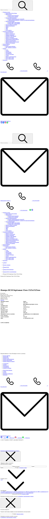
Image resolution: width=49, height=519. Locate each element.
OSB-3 (7, 27)
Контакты (5, 60)
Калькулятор (6, 45)
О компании (5, 363)
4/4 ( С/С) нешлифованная (27, 492)
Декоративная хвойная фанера (12, 39)
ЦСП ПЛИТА (9, 30)
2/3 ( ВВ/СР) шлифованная (29, 491)
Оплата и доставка (10, 54)
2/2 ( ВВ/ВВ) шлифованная (18, 491)
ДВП (7, 28)
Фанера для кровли (10, 35)
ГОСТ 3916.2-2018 (10, 58)
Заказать (2, 300)
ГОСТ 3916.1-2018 (10, 57)
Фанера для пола (9, 32)
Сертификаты (9, 53)
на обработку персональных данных (25, 496)
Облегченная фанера (10, 25)
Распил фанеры (6, 44)
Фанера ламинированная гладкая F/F (16, 19)
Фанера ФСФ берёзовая (13, 15)
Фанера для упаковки (10, 43)
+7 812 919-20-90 (23, 70)
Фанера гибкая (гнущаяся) (11, 24)
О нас (7, 49)
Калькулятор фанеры (7, 370)
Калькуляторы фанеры (10, 46)
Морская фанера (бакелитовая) (12, 41)
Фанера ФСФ (8, 14)
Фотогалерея (8, 52)
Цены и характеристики (11, 56)
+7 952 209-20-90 (23, 210)
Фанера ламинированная (11, 17)
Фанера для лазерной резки (11, 38)
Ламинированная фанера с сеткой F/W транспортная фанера (21, 20)
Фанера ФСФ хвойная (13, 16)
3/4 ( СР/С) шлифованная (16, 492)
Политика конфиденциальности (7, 450)
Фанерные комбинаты (8, 373)
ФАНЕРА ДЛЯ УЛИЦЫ (11, 36)
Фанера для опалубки (10, 33)
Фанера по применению (8, 31)
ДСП (7, 29)
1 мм (2, 479)
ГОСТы (4, 372)
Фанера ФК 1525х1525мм (11, 13)
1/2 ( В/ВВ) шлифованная (6, 491)
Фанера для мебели (10, 37)
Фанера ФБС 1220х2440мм (14, 23)
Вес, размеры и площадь (11, 47)
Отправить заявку (23, 467)
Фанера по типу (6, 12)
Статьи (7, 55)
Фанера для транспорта (11, 40)
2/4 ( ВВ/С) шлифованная (41, 491)
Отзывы (7, 51)
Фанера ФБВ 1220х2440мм (14, 22)
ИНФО (4, 48)
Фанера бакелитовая (10, 21)
